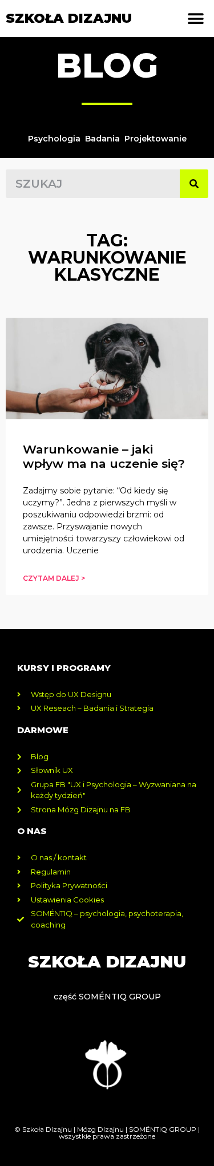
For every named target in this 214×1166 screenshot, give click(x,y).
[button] (195, 18)
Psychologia (54, 138)
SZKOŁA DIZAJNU (69, 18)
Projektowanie (155, 138)
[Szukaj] (194, 183)
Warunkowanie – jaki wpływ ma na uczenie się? (104, 456)
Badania (102, 138)
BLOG (107, 65)
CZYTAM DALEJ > (54, 578)
